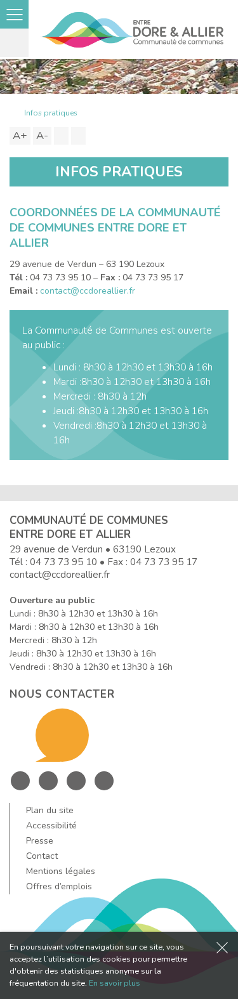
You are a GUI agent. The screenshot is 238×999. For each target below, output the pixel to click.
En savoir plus (114, 982)
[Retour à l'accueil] (13, 113)
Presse (39, 841)
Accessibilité (51, 825)
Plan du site (50, 810)
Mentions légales (60, 871)
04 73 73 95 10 (63, 561)
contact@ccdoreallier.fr (87, 291)
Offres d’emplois (59, 886)
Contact (42, 856)
